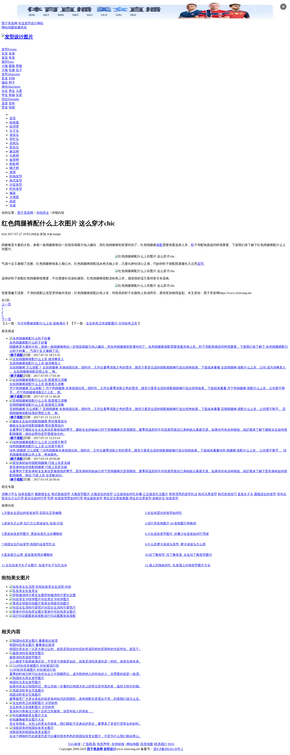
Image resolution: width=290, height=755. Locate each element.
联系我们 (160, 744)
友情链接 (118, 744)
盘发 (5, 78)
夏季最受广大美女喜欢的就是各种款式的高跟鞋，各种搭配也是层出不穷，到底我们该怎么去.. (74, 698)
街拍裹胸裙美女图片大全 (26, 719)
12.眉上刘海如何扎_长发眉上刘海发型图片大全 (177, 565)
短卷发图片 (26, 494)
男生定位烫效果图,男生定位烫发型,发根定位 (134, 498)
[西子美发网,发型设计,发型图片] (17, 36)
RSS (171, 744)
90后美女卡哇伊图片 (55, 599)
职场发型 (15, 176)
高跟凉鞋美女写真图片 (25, 694)
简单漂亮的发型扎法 (183, 494)
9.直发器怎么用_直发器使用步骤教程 (27, 554)
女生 (5, 90)
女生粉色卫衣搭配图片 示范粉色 (31, 707)
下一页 (6, 319)
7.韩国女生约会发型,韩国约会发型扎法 (28, 544)
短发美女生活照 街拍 (56, 586)
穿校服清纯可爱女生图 (60, 595)
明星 (12, 107)
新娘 (12, 95)
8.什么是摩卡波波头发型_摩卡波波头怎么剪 (175, 544)
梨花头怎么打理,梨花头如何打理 (24, 498)
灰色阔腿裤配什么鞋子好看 (28, 342)
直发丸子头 (245, 494)
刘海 (12, 78)
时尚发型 (15, 188)
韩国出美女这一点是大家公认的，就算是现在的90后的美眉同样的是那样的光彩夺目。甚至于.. (74, 649)
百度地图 (146, 744)
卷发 (12, 57)
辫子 (12, 82)
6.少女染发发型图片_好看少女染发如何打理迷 (177, 533)
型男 (50, 498)
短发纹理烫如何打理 (68, 498)
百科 (12, 103)
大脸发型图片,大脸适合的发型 (92, 494)
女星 (19, 95)
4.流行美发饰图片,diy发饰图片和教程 (170, 523)
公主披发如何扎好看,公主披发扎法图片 (141, 494)
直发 (5, 57)
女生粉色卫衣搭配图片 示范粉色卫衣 (111, 323)
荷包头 (281, 494)
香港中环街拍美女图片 (60, 611)
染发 (5, 103)
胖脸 (19, 66)
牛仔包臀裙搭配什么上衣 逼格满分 (41, 323)
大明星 (14, 197)
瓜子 (19, 70)
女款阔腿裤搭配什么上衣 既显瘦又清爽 (36, 384)
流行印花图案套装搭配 (60, 615)
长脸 (12, 70)
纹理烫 (14, 126)
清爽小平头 (9, 494)
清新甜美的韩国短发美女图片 (30, 732)
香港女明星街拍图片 (55, 603)
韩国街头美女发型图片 (25, 682)
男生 (12, 90)
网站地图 (8, 27)
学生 (5, 95)
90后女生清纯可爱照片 (60, 607)
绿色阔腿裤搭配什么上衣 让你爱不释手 (36, 446)
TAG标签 (74, 744)
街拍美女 (42, 212)
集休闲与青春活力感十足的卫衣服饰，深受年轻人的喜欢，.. (51, 711)
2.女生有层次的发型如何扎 (163, 513)
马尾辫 (14, 155)
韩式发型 (15, 180)
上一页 (6, 304)
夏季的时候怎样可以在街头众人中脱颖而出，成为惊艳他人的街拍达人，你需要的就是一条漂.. (74, 674)
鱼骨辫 (14, 159)
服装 (12, 193)
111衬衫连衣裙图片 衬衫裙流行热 (32, 669)
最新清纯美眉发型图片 (25, 657)
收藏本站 (20, 27)
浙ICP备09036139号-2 (168, 749)
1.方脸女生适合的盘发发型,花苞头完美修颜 (32, 513)
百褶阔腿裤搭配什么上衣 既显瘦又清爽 (36, 404)
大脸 (5, 66)
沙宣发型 (15, 184)
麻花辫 (14, 151)
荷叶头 (14, 139)
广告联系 (89, 744)
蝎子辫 (14, 168)
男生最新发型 (93, 498)
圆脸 (12, 66)
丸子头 (14, 130)
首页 (12, 118)
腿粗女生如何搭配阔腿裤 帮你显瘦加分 (36, 425)
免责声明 (103, 744)
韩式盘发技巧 (227, 494)
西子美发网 (25, 212)
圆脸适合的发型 (265, 494)
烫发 (5, 107)
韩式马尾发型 (207, 494)
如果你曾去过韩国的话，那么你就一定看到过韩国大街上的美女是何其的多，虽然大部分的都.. (74, 686)
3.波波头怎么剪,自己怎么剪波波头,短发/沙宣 (32, 523)
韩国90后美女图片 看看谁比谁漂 (31, 645)
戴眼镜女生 (43, 494)
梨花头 (14, 147)
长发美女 (31, 591)
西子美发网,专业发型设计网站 (22, 23)
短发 (12, 53)
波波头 (14, 135)
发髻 (12, 172)
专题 (12, 205)
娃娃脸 (14, 122)
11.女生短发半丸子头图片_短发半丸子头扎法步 (34, 565)
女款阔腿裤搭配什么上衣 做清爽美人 (35, 363)
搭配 (159, 245)
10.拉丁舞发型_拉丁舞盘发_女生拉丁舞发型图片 (178, 554)
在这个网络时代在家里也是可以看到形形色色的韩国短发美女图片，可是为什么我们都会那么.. (74, 736)
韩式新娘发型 (60, 494)
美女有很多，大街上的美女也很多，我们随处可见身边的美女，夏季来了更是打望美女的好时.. (74, 723)
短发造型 (172, 498)
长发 (5, 53)
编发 (5, 82)
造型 (200, 263)
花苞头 (14, 143)
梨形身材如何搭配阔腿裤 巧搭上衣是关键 (38, 467)
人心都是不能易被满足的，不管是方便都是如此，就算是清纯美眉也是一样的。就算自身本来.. (74, 661)
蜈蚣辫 (14, 164)
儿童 (19, 90)
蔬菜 (12, 201)
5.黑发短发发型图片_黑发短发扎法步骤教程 (32, 533)
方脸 (5, 70)
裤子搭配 (16, 355)
